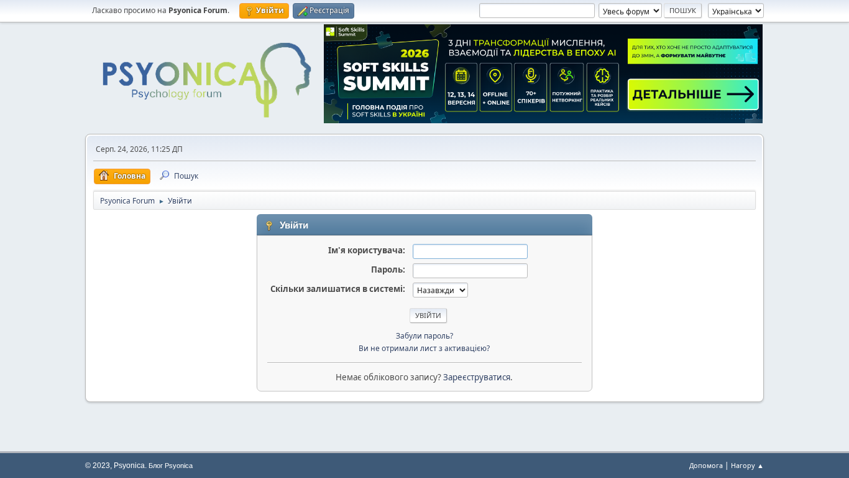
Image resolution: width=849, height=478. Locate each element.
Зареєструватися (476, 377)
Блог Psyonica (171, 465)
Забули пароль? (424, 335)
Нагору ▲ (747, 465)
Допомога (706, 465)
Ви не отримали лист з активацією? (424, 348)
